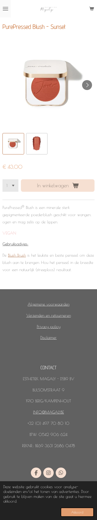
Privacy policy (48, 326)
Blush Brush (17, 255)
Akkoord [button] (77, 512)
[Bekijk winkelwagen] (91, 8)
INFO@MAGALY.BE (48, 412)
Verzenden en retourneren (48, 315)
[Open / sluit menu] (5, 8)
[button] (13, 144)
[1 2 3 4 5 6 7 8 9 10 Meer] (10, 185)
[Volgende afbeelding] (87, 85)
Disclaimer (48, 337)
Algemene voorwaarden (48, 304)
